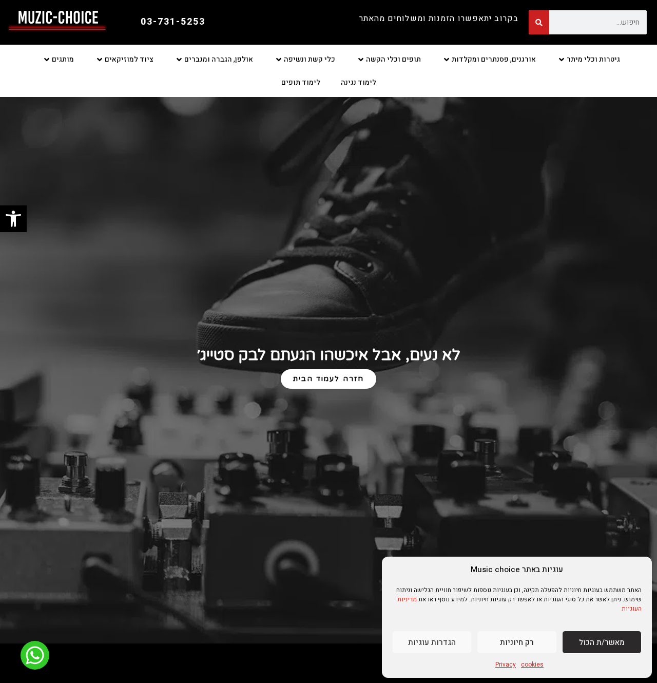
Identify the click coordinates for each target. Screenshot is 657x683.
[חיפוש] (539, 22)
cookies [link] (532, 664)
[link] (13, 218)
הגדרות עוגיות (432, 642)
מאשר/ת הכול (602, 642)
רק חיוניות (517, 642)
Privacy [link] (505, 664)
